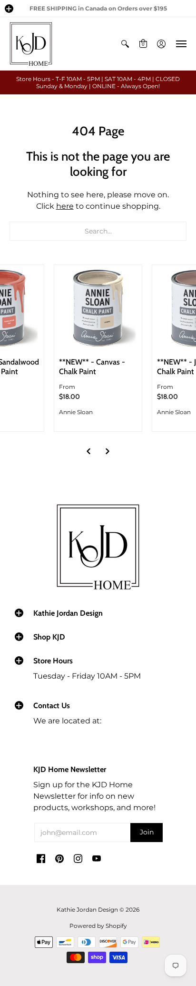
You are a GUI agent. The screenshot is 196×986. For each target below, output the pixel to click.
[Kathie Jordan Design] (31, 44)
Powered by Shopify (98, 925)
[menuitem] (125, 44)
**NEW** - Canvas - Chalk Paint (92, 366)
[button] (9, 8)
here (65, 206)
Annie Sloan (76, 412)
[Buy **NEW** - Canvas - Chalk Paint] (98, 309)
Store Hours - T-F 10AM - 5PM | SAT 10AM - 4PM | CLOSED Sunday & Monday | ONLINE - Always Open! (98, 82)
